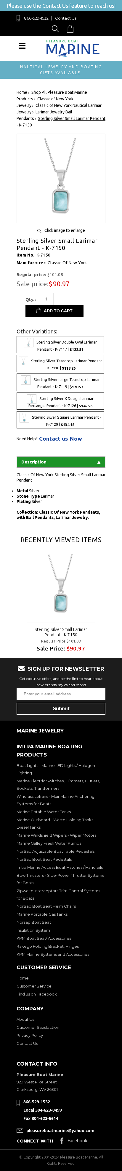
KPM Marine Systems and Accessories (53, 954)
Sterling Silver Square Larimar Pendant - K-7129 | (66, 421)
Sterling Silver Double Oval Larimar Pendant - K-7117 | (66, 346)
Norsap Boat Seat (34, 922)
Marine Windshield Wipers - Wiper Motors (56, 835)
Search (56, 28)
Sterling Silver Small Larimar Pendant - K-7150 (61, 632)
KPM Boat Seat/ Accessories (44, 938)
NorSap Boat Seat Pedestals (44, 859)
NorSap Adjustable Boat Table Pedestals (55, 851)
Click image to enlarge (64, 230)
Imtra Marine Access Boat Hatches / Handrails (60, 867)
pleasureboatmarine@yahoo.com (60, 1130)
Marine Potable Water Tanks (44, 811)
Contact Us (65, 18)
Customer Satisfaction (38, 1027)
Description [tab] (33, 461)
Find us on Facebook (37, 994)
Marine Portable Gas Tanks (42, 914)
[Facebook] (73, 1142)
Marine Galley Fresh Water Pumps (49, 843)
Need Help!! (27, 439)
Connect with (35, 1141)
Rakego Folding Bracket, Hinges (48, 946)
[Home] (73, 55)
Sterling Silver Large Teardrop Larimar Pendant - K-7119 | (66, 383)
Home (23, 978)
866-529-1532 (36, 18)
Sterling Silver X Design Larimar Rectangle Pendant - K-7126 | (61, 402)
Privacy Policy (30, 1035)
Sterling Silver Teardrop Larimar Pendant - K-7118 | (66, 365)
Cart (71, 28)
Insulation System (33, 930)
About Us (25, 1019)
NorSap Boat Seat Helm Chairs (46, 906)
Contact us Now (60, 439)
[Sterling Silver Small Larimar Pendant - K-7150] (61, 216)
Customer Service (34, 986)
